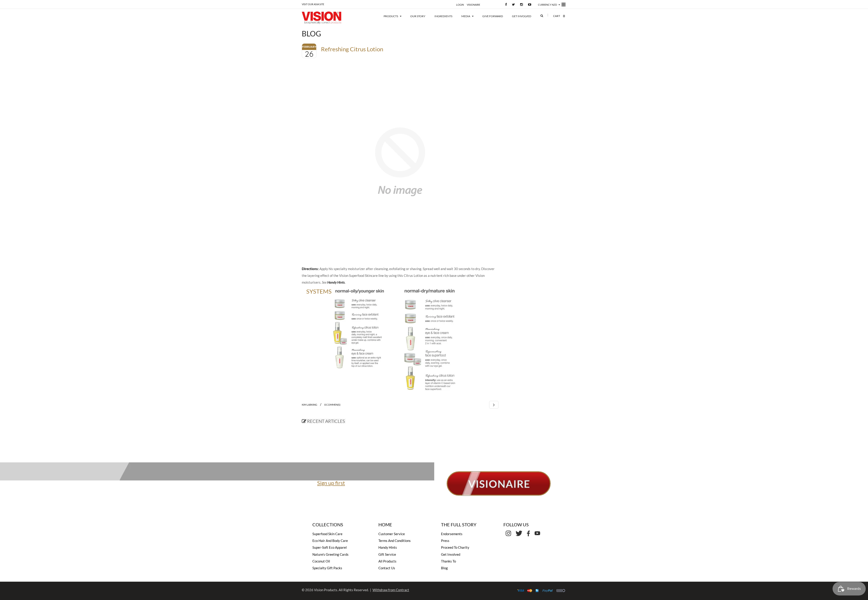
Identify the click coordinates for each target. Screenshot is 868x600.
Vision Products (325, 590)
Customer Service (391, 534)
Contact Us (386, 568)
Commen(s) (332, 404)
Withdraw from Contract (391, 590)
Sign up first (331, 483)
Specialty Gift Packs (327, 568)
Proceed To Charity (455, 547)
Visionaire (473, 4)
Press (445, 541)
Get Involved (450, 554)
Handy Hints (336, 282)
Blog (444, 568)
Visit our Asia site (313, 4)
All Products (387, 561)
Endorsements (451, 534)
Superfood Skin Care (327, 534)
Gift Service (387, 554)
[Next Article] (493, 405)
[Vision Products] (328, 18)
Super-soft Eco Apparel (329, 547)
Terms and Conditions (394, 541)
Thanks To (448, 561)
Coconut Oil (321, 561)
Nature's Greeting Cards (330, 554)
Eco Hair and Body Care (330, 541)
